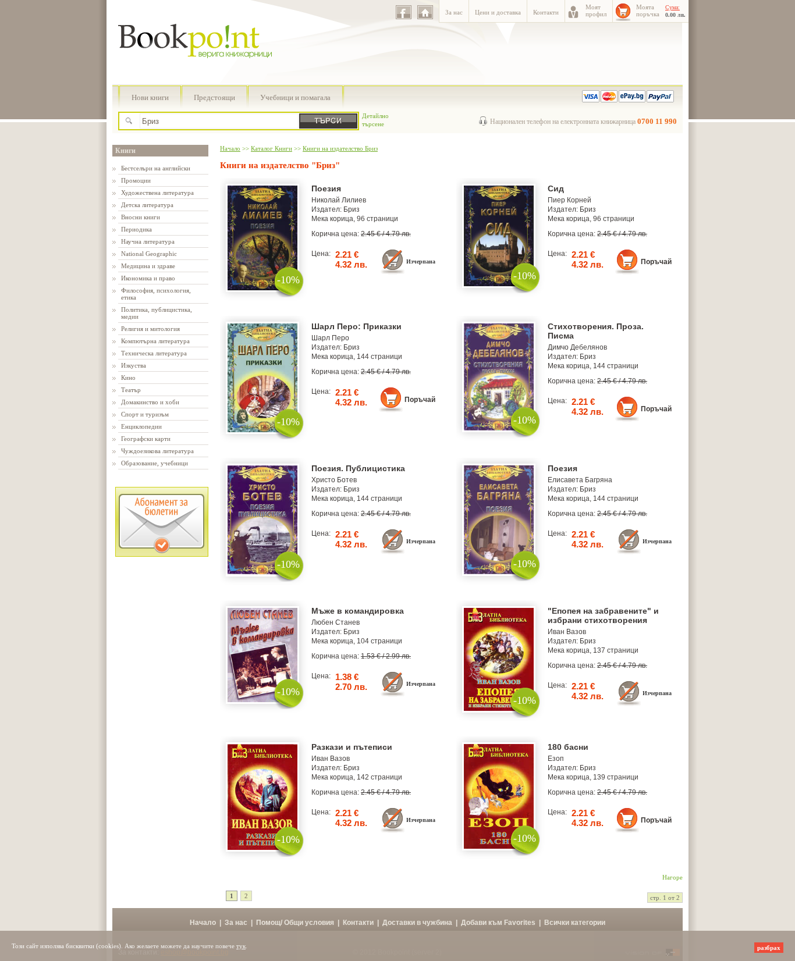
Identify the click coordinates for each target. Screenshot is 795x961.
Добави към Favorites (498, 923)
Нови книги (150, 97)
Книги (125, 151)
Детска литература (147, 204)
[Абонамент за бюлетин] (161, 554)
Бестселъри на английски (155, 168)
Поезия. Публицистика (358, 468)
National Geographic (149, 253)
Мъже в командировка (357, 610)
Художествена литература (157, 192)
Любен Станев (335, 622)
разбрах (768, 947)
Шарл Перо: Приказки (356, 326)
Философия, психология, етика (156, 294)
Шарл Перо (330, 338)
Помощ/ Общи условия (295, 923)
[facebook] (403, 12)
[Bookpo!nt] (203, 70)
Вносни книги (140, 216)
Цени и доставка (498, 12)
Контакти (546, 12)
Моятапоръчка (647, 10)
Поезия (326, 188)
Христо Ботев (334, 480)
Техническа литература (154, 353)
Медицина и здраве (148, 265)
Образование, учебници (154, 463)
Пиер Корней (569, 200)
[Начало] (425, 12)
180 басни (568, 747)
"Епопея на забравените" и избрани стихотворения (603, 615)
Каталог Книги (271, 148)
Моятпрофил (595, 10)
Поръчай (656, 262)
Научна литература (148, 241)
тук (241, 945)
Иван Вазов (567, 632)
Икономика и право (148, 278)
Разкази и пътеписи (351, 747)
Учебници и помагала (295, 97)
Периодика (136, 229)
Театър (131, 389)
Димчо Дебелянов (577, 347)
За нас (454, 12)
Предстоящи (214, 97)
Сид (556, 188)
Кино (128, 377)
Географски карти (146, 438)
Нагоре (672, 877)
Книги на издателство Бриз (340, 148)
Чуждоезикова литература (157, 450)
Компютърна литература (155, 340)
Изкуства (133, 365)
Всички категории (574, 923)
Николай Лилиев (338, 200)
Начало (230, 148)
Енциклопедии (141, 426)
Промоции (136, 180)
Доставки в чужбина (417, 923)
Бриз (351, 209)
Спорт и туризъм (145, 414)
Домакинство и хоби (150, 401)
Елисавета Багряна (580, 480)
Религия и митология (150, 328)
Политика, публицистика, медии (156, 313)
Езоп (556, 758)
